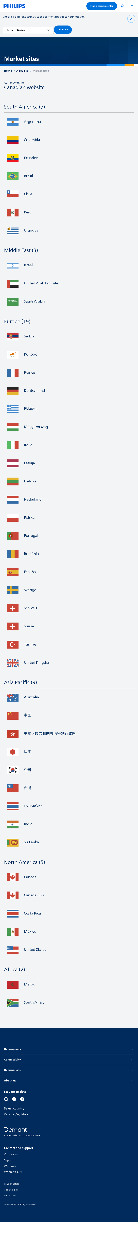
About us (10, 1080)
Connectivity (12, 1060)
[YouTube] (6, 1099)
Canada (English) (15, 1114)
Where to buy (13, 1172)
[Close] (131, 19)
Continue (63, 30)
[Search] (122, 6)
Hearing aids (12, 1049)
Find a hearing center (101, 6)
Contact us (11, 1154)
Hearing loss (12, 1070)
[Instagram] (22, 1099)
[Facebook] (14, 1099)
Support (9, 1160)
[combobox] (26, 30)
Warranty (10, 1166)
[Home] (14, 6)
